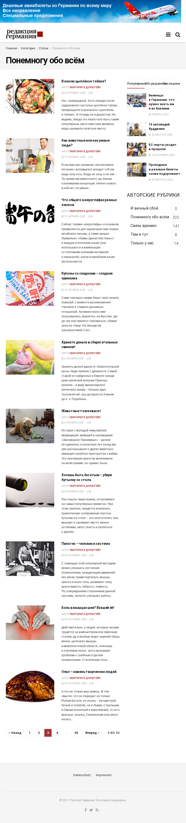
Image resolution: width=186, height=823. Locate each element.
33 (76, 733)
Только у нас (142, 243)
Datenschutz (82, 775)
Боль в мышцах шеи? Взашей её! (88, 608)
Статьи (43, 48)
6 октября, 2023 (74, 358)
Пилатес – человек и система (86, 544)
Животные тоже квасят (81, 411)
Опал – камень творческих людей (89, 672)
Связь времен (143, 225)
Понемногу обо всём (66, 48)
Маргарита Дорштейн (85, 87)
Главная (11, 48)
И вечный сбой (144, 208)
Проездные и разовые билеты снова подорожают (164, 169)
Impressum (104, 775)
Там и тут (139, 234)
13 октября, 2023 (74, 157)
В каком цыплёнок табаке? (84, 81)
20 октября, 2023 (74, 93)
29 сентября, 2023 (75, 555)
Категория (28, 48)
